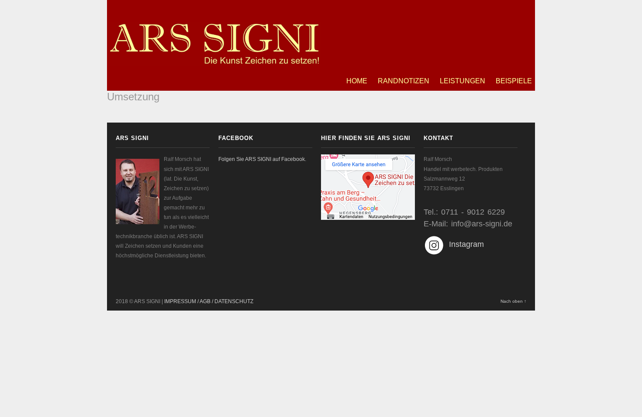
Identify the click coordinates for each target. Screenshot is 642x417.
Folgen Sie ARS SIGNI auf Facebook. (262, 159)
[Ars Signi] (214, 61)
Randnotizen (403, 81)
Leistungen (462, 81)
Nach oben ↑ (513, 301)
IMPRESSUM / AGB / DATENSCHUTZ (208, 301)
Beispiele (514, 81)
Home (356, 81)
